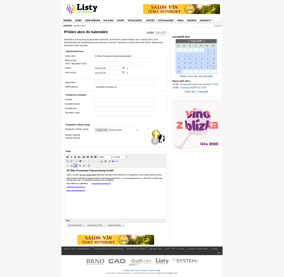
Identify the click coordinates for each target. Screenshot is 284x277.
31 (179, 72)
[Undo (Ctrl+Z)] (85, 161)
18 (185, 63)
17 (179, 63)
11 (185, 59)
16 (214, 59)
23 (214, 63)
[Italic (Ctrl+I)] (71, 157)
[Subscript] (80, 165)
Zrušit (161, 32)
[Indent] (80, 161)
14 (202, 59)
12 (190, 59)
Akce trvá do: (71, 72)
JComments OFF (94, 225)
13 (196, 59)
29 (208, 67)
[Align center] (88, 157)
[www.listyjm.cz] (85, 9)
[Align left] (84, 157)
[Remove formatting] (71, 165)
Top (219, 253)
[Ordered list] (71, 161)
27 (196, 67)
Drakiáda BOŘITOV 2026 (193, 87)
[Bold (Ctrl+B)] (67, 157)
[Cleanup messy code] (109, 161)
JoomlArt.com (171, 273)
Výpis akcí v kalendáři (196, 91)
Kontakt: (68, 99)
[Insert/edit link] (94, 161)
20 (196, 63)
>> (203, 41)
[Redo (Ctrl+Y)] (89, 161)
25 (185, 67)
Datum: (68, 68)
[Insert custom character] (89, 165)
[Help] (113, 161)
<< (189, 41)
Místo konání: (71, 60)
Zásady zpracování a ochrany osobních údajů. (142, 270)
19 (190, 63)
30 (214, 67)
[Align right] (91, 157)
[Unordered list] (67, 161)
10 (179, 59)
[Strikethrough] (79, 157)
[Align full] (95, 157)
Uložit (150, 32)
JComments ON (75, 225)
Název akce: (70, 56)
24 (179, 67)
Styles (101, 157)
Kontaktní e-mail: (72, 113)
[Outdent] (76, 161)
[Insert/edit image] (105, 161)
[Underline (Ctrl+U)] (75, 157)
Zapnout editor (114, 225)
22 (208, 63)
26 (190, 67)
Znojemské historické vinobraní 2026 (199, 84)
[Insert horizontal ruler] (67, 165)
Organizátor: (70, 82)
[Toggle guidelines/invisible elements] (75, 165)
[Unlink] (98, 161)
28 (202, 67)
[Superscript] (84, 165)
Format (117, 157)
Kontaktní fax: (71, 108)
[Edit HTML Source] (117, 161)
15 (208, 59)
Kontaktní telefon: (73, 104)
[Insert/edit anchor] (102, 161)
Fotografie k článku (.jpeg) (76, 129)
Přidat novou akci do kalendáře (196, 76)
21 (202, 63)
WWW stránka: (71, 87)
